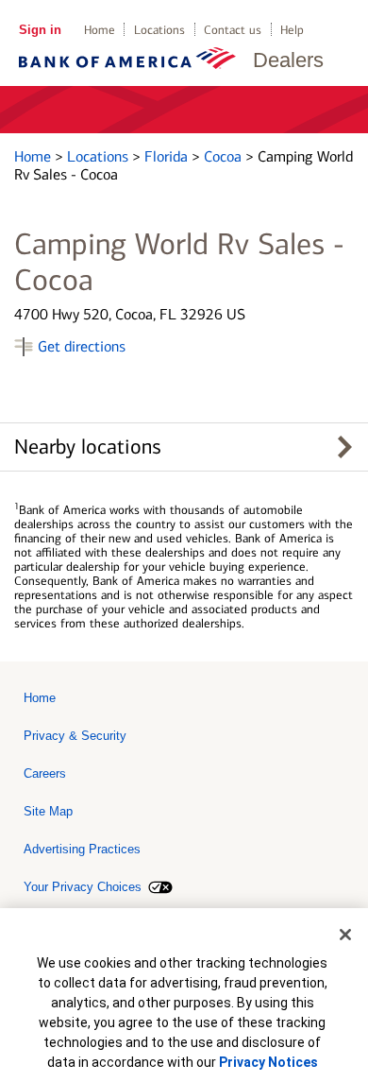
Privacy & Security (75, 736)
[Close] (345, 934)
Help (292, 30)
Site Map (48, 811)
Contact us (232, 30)
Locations (159, 30)
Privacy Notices (268, 1062)
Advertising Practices (82, 849)
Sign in (40, 30)
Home (99, 30)
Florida (168, 156)
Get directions (81, 346)
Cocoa (224, 156)
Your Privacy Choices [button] (83, 887)
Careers (45, 773)
